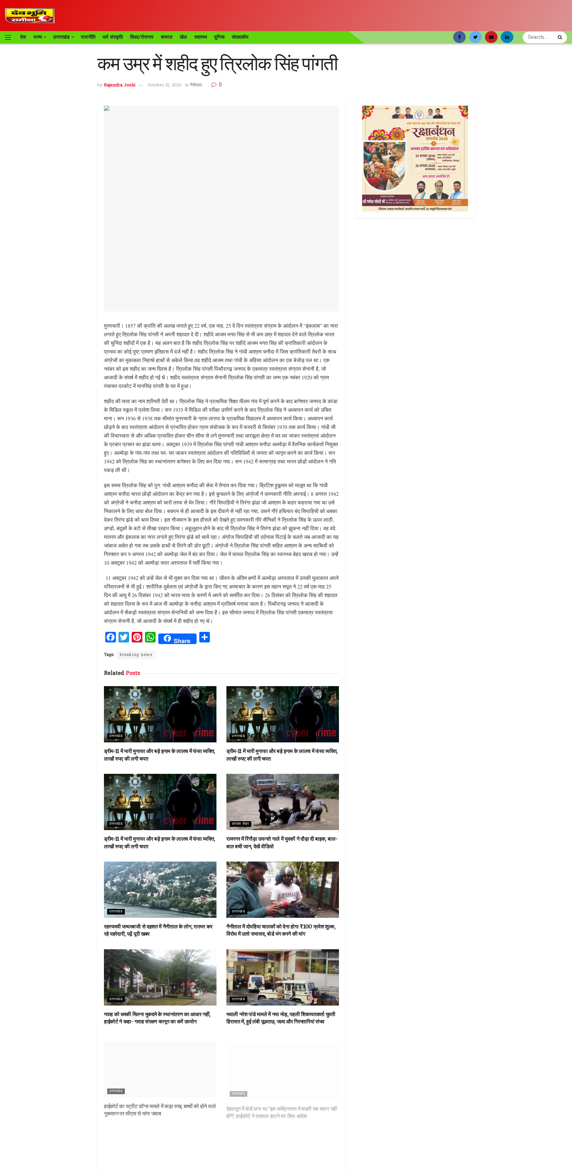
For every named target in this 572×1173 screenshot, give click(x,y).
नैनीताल (196, 85)
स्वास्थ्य (200, 37)
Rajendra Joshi (119, 85)
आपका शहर (240, 823)
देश (23, 37)
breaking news (136, 655)
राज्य (37, 37)
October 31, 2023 (164, 85)
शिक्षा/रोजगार (142, 37)
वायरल (166, 37)
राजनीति (88, 37)
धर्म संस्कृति (113, 37)
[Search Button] (560, 37)
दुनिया (219, 37)
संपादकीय (240, 37)
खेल (183, 37)
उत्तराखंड (61, 37)
